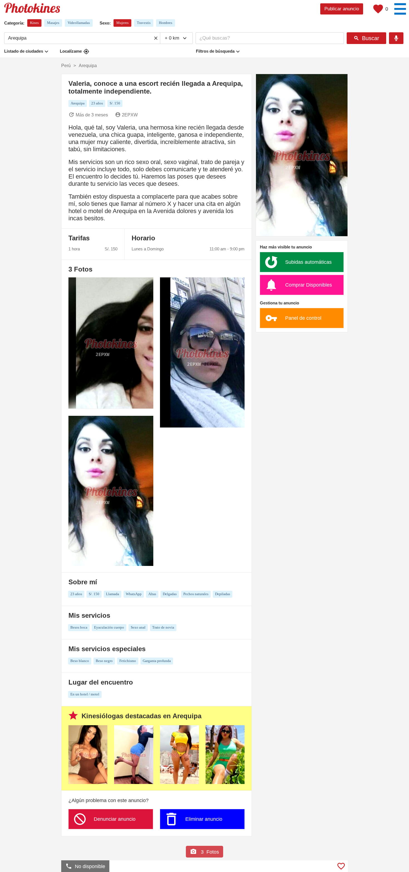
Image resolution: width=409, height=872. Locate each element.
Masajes (53, 23)
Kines (34, 23)
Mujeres (122, 23)
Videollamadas (79, 23)
